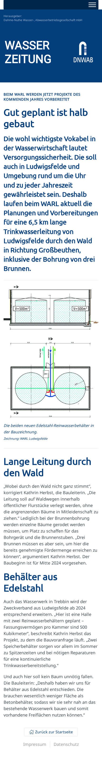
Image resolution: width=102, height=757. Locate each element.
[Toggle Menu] (92, 4)
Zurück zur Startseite (54, 732)
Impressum (34, 744)
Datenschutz (66, 744)
